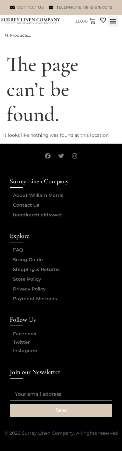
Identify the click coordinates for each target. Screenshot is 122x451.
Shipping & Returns (36, 269)
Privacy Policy (29, 289)
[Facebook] (48, 156)
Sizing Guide (28, 260)
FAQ (18, 250)
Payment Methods (35, 299)
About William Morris (38, 195)
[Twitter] (61, 156)
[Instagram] (74, 156)
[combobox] (61, 35)
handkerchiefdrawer (37, 215)
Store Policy (27, 279)
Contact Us (26, 205)
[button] (113, 21)
